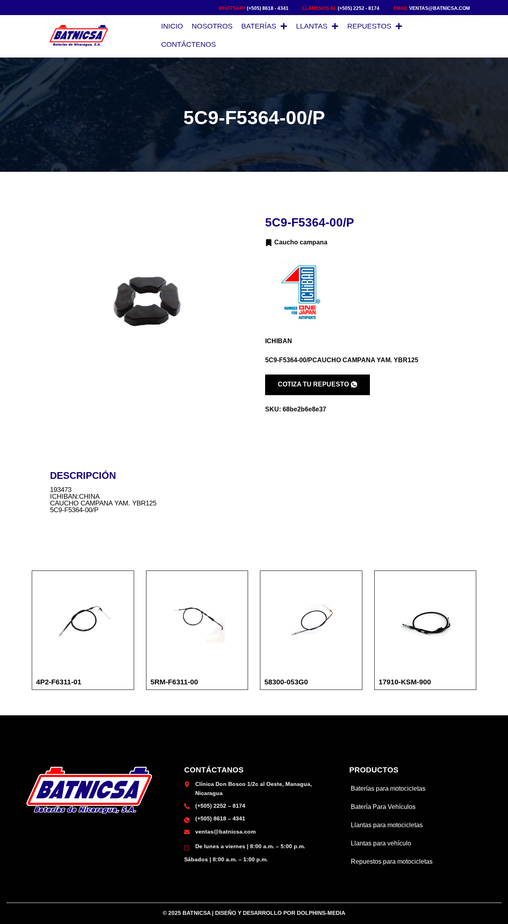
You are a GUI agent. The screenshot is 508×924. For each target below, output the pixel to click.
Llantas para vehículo (381, 843)
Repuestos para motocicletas (392, 861)
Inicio (172, 26)
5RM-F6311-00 (174, 682)
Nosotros (212, 26)
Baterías (258, 26)
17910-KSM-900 (405, 682)
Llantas (311, 26)
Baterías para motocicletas (388, 788)
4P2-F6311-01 (58, 682)
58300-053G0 (286, 682)
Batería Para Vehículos (383, 806)
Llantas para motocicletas (387, 825)
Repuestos (369, 26)
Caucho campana (300, 242)
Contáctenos (188, 44)
